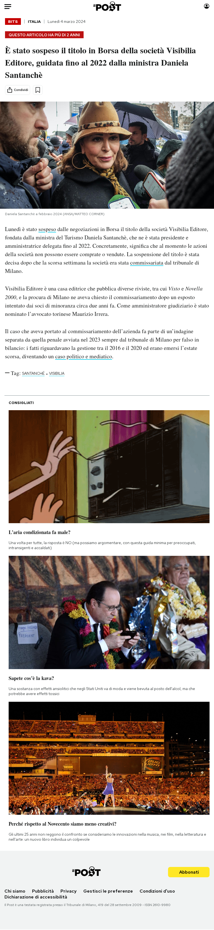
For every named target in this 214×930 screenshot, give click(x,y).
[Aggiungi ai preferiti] (37, 90)
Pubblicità (43, 891)
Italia (34, 21)
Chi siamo (14, 891)
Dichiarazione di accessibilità (35, 897)
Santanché (33, 373)
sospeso (47, 229)
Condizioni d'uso (157, 891)
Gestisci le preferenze (108, 891)
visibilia (56, 373)
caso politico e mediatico (83, 356)
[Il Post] (107, 6)
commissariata (146, 262)
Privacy (68, 891)
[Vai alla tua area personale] (207, 6)
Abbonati (189, 872)
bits (13, 21)
